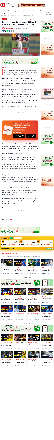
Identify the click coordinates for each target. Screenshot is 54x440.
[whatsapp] (7, 31)
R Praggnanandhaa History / (6, 360)
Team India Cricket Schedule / (47, 314)
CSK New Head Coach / (7, 343)
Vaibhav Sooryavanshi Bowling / (47, 268)
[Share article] (11, 273)
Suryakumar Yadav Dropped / (6, 314)
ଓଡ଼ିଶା (9, 11)
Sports (8, 13)
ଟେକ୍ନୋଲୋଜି (50, 11)
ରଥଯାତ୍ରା (14, 11)
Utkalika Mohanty (10, 28)
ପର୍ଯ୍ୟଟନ (30, 11)
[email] (11, 31)
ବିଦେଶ (34, 11)
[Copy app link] (13, 31)
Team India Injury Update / (6, 297)
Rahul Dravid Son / (32, 359)
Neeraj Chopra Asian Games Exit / (34, 297)
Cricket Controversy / (33, 313)
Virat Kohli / (17, 342)
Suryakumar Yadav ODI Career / (20, 268)
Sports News (9, 219)
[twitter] (5, 31)
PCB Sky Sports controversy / (47, 343)
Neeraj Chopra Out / (46, 296)
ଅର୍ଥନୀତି (39, 11)
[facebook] (3, 31)
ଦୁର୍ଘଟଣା (19, 11)
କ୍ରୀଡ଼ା (43, 11)
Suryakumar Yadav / (19, 313)
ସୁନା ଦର (24, 11)
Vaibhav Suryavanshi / (6, 267)
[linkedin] (9, 31)
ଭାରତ (4, 11)
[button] (9, 243)
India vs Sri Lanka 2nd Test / (47, 360)
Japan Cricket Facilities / (20, 297)
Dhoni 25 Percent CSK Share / (20, 360)
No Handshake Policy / (34, 268)
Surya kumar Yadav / (33, 342)
